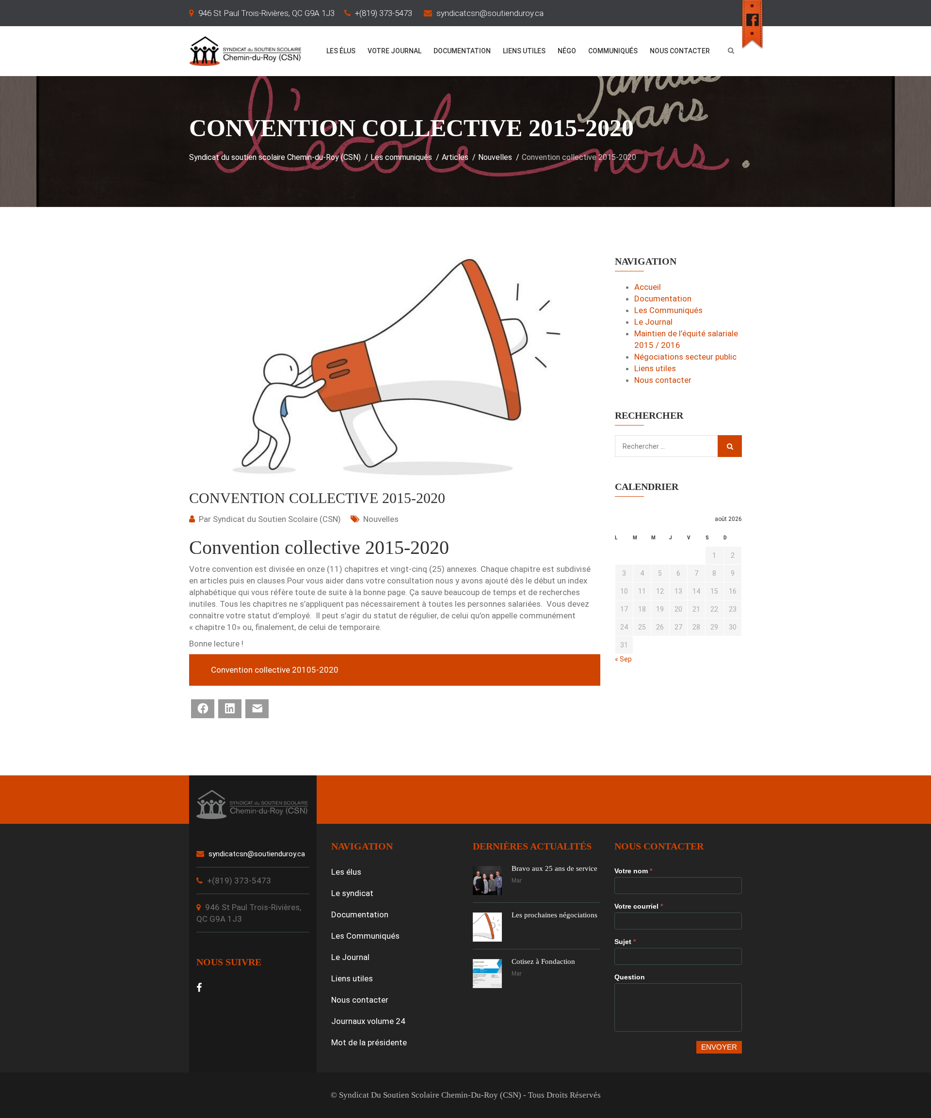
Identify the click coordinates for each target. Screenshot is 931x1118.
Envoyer (719, 1047)
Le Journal (653, 322)
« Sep (623, 659)
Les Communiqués (668, 310)
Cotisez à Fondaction (543, 961)
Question (629, 977)
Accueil (647, 287)
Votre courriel (638, 906)
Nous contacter (680, 51)
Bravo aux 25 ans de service (554, 868)
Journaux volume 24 (368, 1021)
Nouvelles (381, 519)
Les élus (340, 51)
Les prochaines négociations (554, 915)
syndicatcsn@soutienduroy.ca (490, 13)
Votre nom (633, 871)
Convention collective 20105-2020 (274, 670)
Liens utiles (524, 51)
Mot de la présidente (369, 1042)
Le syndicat (352, 893)
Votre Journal (394, 51)
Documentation (462, 51)
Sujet (625, 941)
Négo (567, 51)
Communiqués (613, 51)
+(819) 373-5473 (383, 13)
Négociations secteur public (685, 357)
